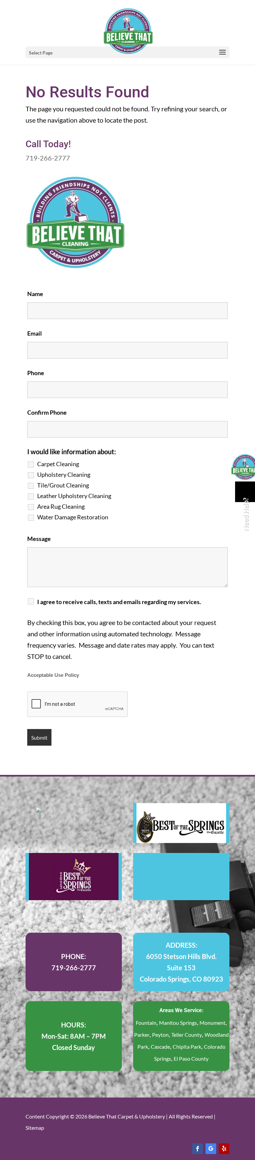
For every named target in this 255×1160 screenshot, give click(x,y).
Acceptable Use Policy (53, 675)
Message (39, 538)
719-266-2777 (48, 158)
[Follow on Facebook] (197, 1148)
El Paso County (191, 1058)
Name (35, 293)
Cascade (160, 1046)
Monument (212, 1022)
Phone (35, 372)
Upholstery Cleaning (63, 474)
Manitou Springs (178, 1022)
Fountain (146, 1022)
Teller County (186, 1034)
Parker (141, 1034)
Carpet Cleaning (58, 464)
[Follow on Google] (211, 1148)
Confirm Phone (47, 412)
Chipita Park (187, 1046)
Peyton (160, 1034)
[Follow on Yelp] (224, 1148)
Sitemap (35, 1127)
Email (34, 333)
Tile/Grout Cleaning (63, 485)
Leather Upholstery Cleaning (74, 495)
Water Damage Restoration (72, 517)
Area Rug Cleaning (61, 506)
